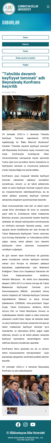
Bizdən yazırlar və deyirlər (25, 58)
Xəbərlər (25, 44)
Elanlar (25, 51)
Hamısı (25, 38)
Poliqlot (25, 65)
